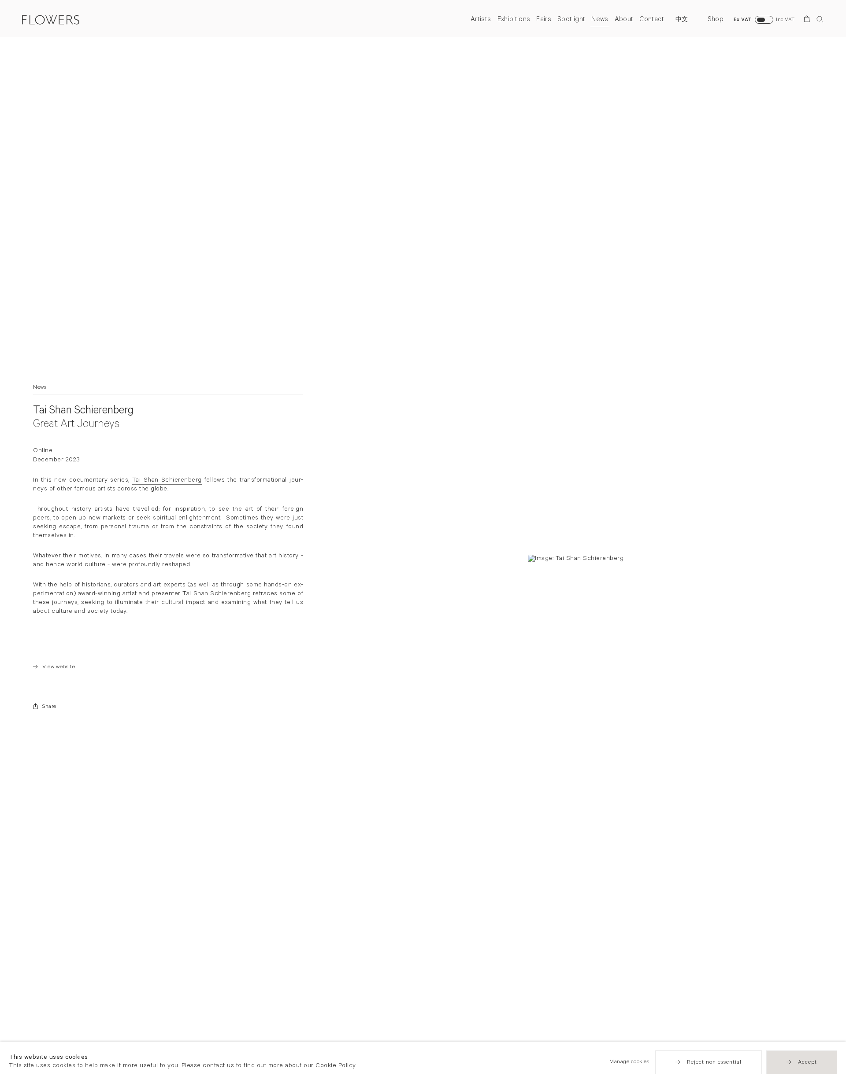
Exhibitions (514, 20)
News (599, 20)
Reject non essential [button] (714, 1063)
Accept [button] (807, 1063)
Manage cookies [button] (629, 1062)
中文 (681, 20)
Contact (651, 20)
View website (54, 667)
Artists (481, 20)
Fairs (543, 20)
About (624, 20)
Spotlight (571, 20)
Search (820, 19)
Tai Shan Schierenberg (167, 480)
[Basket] (808, 20)
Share (49, 707)
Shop (716, 20)
